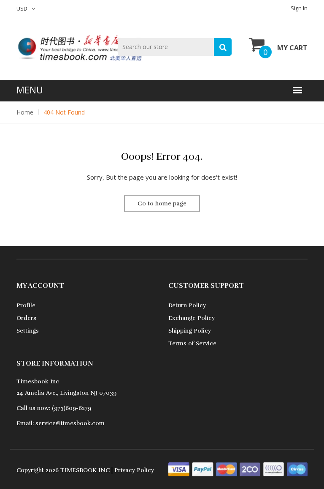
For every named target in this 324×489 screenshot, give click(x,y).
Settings (27, 330)
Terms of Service (192, 343)
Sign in (299, 8)
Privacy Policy (134, 470)
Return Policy (187, 305)
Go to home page (162, 203)
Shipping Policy (189, 330)
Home (24, 112)
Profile (25, 305)
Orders (26, 318)
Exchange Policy (191, 318)
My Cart (292, 47)
